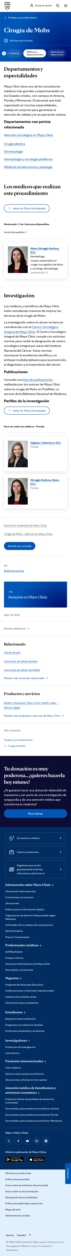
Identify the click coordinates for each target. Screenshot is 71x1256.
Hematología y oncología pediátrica (28, 159)
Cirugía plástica (14, 144)
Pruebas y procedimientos (22, 17)
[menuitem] (12, 53)
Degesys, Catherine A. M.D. (45, 442)
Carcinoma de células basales (20, 661)
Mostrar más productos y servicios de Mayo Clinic (32, 715)
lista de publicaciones (38, 380)
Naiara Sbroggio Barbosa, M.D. (44, 250)
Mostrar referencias (15, 628)
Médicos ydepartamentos (35, 53)
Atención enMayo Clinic (57, 53)
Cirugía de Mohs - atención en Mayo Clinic (28, 534)
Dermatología (13, 151)
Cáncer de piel (12, 652)
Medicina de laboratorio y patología (28, 167)
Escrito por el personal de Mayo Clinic (25, 525)
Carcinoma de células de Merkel (22, 670)
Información (12, 53)
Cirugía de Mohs (27, 30)
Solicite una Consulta (21, 40)
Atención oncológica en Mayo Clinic (28, 135)
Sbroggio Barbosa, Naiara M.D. (44, 482)
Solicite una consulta (19, 546)
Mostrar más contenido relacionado (24, 678)
